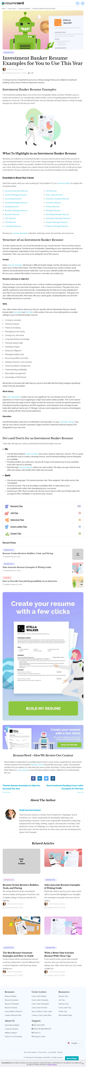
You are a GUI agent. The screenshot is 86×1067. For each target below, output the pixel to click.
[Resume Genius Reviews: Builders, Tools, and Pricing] (21, 861)
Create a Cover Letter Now (41, 1015)
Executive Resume (53, 203)
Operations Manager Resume (58, 218)
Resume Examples (24, 8)
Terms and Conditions (30, 1052)
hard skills (17, 312)
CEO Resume (10, 218)
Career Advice (12, 8)
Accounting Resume (13, 199)
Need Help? (72, 1058)
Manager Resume (53, 210)
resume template (14, 265)
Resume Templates (12, 1004)
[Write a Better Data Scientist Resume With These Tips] (63, 925)
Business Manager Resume (16, 210)
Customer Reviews (11, 1029)
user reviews (22, 770)
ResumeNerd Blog (65, 1015)
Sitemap (59, 1052)
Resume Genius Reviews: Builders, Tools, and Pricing (28, 553)
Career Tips (63, 1011)
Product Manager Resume (57, 222)
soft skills (29, 312)
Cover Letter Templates (40, 1004)
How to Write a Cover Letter (42, 1011)
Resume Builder (10, 996)
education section (67, 422)
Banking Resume (12, 207)
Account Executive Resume (16, 191)
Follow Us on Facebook (13, 1036)
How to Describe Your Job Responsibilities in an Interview (30, 581)
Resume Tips (8, 52)
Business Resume (12, 214)
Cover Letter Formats (39, 1008)
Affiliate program (11, 1033)
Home (3, 8)
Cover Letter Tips (65, 1008)
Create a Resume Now (13, 1015)
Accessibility (52, 1052)
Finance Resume (52, 207)
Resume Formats (11, 1008)
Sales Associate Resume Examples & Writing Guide (27, 567)
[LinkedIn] (40, 778)
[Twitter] (46, 778)
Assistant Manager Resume (16, 203)
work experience (14, 397)
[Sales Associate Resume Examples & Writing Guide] (63, 858)
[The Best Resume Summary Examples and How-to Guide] (21, 925)
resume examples (20, 233)
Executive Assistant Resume (57, 199)
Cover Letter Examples (40, 1000)
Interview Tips (64, 1004)
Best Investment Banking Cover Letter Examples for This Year (65, 788)
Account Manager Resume (16, 195)
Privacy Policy (42, 1052)
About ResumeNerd (12, 1025)
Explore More (52, 1064)
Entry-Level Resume (54, 195)
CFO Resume (10, 222)
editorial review (37, 765)
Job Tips (7, 578)
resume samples (25, 467)
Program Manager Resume (57, 226)
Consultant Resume (13, 226)
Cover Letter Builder (39, 996)
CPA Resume (51, 191)
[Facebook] (33, 778)
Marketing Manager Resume (57, 214)
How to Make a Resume (13, 1011)
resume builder (64, 183)
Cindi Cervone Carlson (30, 810)
